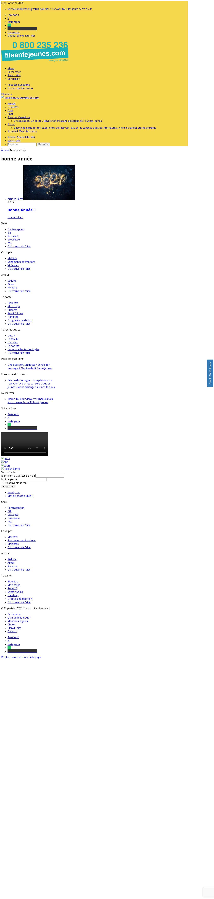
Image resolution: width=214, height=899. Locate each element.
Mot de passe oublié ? (20, 496)
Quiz (10, 110)
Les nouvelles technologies (23, 349)
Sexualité (13, 236)
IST (9, 232)
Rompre (12, 287)
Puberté (12, 310)
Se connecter (9, 486)
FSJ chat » (6, 94)
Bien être (13, 303)
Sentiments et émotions (22, 262)
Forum (11, 124)
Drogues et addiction (20, 320)
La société (13, 346)
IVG (10, 243)
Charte (12, 624)
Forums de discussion (20, 88)
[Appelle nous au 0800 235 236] (35, 62)
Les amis (13, 342)
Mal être (12, 258)
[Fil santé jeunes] (20, 97)
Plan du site (14, 628)
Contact (12, 631)
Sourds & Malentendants (22, 131)
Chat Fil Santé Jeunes (210, 373)
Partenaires (14, 614)
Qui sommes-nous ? (19, 617)
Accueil (12, 103)
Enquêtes (13, 107)
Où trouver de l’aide (19, 246)
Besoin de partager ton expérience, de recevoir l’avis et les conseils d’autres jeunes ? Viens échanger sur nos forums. (31, 383)
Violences (13, 265)
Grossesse (14, 239)
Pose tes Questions (19, 117)
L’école (12, 335)
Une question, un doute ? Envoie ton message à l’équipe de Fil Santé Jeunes (58, 121)
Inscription (14, 492)
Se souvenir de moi (16, 483)
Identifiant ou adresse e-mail (18, 475)
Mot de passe (9, 479)
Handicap (13, 316)
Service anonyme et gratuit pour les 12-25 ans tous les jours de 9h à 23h (50, 9)
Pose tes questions (19, 84)
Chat (10, 114)
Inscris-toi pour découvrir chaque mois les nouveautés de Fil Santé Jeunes (30, 400)
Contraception (16, 229)
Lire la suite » (15, 217)
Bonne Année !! (21, 209)
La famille (13, 339)
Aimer (11, 284)
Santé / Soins (15, 313)
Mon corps (14, 306)
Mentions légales (18, 621)
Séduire (12, 280)
